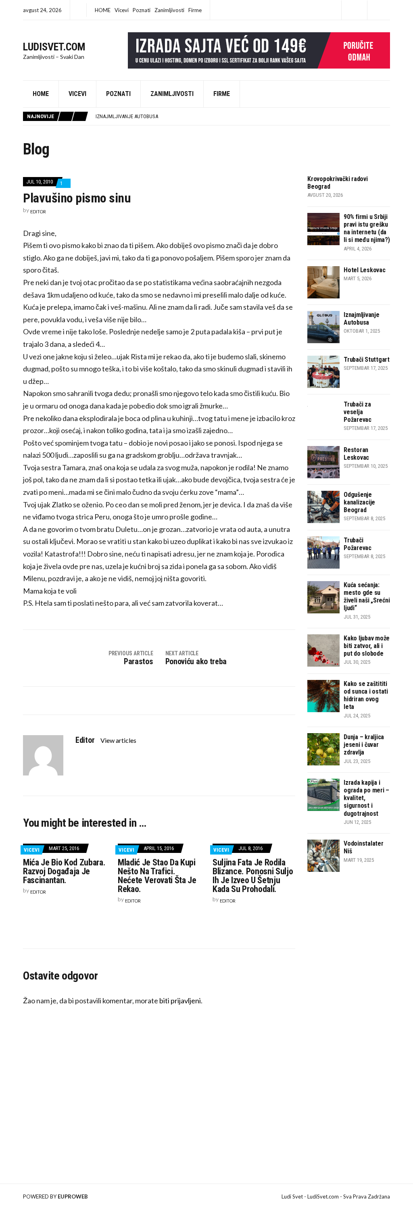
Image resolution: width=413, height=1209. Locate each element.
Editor (38, 211)
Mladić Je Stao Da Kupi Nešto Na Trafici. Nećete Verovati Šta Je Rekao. (157, 875)
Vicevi (122, 10)
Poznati (141, 10)
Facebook (354, 10)
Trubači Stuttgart (367, 359)
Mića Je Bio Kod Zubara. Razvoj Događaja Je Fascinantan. (64, 871)
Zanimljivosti (169, 10)
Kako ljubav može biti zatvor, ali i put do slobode (367, 645)
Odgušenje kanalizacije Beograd (359, 502)
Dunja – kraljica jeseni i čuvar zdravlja (364, 744)
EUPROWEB (73, 1196)
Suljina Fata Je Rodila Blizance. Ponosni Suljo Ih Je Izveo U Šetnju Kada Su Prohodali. (253, 875)
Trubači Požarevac (357, 544)
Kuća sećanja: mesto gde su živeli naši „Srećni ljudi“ (367, 596)
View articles (119, 740)
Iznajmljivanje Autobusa (127, 116)
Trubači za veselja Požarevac (357, 411)
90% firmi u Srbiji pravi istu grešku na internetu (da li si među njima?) (367, 228)
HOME (103, 10)
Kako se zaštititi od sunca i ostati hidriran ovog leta (366, 695)
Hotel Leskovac (365, 270)
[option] (242, 116)
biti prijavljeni (180, 1000)
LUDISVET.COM (54, 47)
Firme (195, 10)
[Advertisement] (360, 981)
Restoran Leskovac (356, 453)
